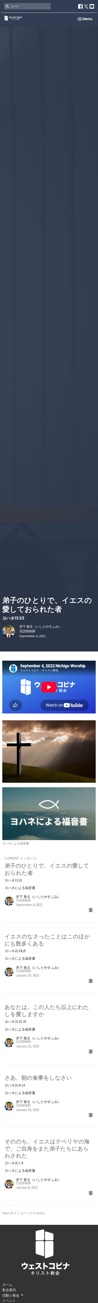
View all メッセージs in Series (23, 1213)
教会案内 (9, 1290)
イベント (9, 1300)
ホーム (7, 1284)
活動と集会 (10, 1295)
